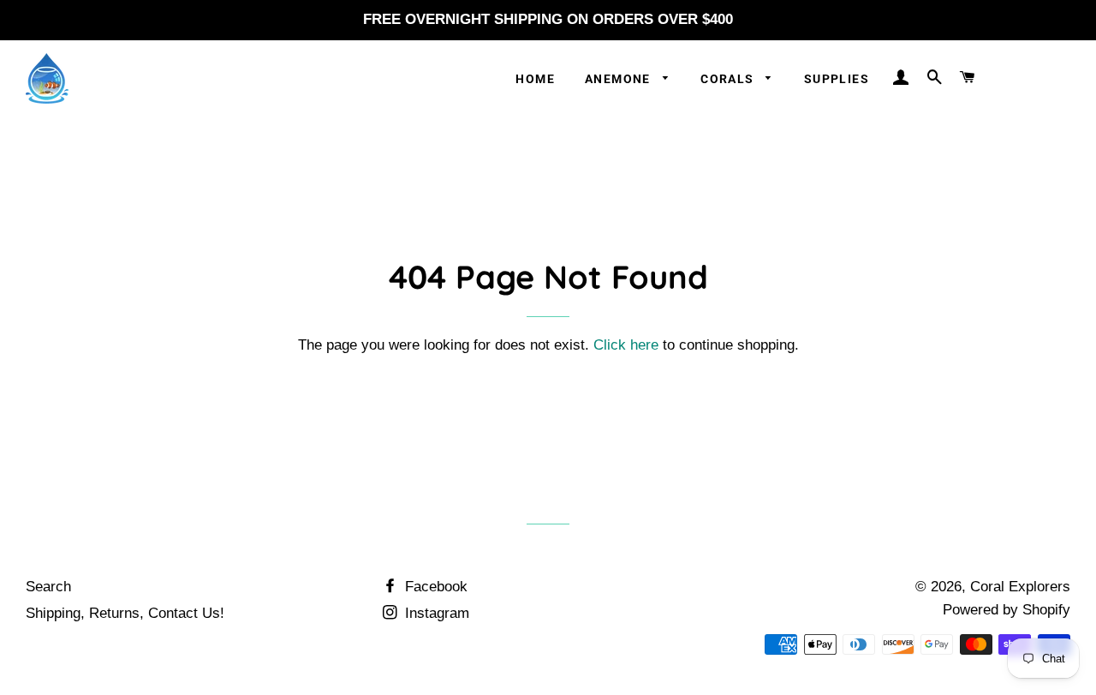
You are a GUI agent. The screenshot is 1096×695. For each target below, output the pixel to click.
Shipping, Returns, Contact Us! (125, 613)
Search (48, 586)
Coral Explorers (1020, 586)
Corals (729, 79)
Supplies (836, 79)
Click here (625, 345)
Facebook (434, 586)
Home (535, 79)
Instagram (435, 613)
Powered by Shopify (1006, 610)
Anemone (619, 79)
